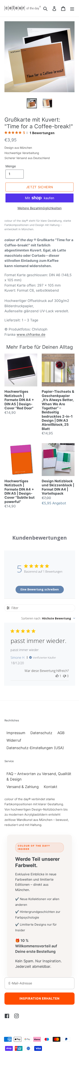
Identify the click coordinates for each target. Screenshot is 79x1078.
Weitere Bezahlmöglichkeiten (39, 208)
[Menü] (72, 8)
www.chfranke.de (31, 335)
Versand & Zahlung (22, 787)
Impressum (15, 733)
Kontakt (50, 787)
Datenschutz (41, 733)
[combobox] (48, 618)
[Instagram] (16, 1015)
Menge (10, 166)
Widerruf (13, 740)
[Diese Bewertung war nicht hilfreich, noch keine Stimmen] (64, 676)
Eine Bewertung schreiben (39, 589)
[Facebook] (7, 1015)
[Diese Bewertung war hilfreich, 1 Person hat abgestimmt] (57, 676)
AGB (61, 733)
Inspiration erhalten (39, 998)
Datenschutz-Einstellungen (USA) (35, 748)
